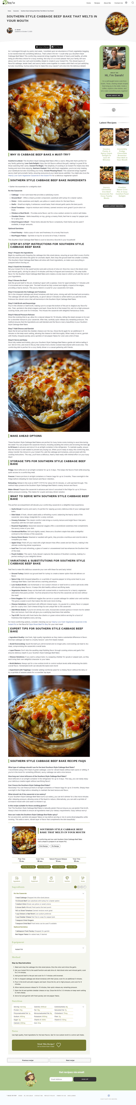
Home (89, 3)
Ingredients (16, 881)
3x (82, 887)
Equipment (34, 881)
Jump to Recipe (43, 47)
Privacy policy (49, 1095)
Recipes (97, 3)
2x (78, 887)
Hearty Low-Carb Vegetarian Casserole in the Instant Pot (30, 176)
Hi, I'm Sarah (28, 1095)
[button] (83, 893)
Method (51, 881)
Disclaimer (72, 1095)
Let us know (41, 1046)
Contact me (119, 3)
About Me (107, 3)
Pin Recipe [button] (55, 846)
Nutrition (67, 881)
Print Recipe (57, 47)
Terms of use (61, 1095)
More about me (113, 95)
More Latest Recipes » (114, 206)
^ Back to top (11, 1095)
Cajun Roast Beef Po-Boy (38, 624)
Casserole (16, 11)
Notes (83, 881)
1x (75, 887)
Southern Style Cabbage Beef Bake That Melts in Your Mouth (37, 11)
